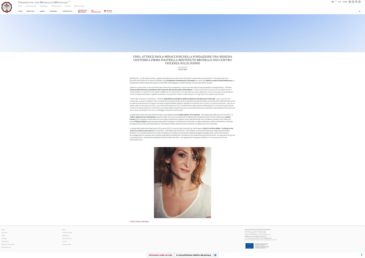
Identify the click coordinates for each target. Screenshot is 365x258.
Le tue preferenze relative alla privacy (193, 255)
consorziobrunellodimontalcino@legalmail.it (260, 238)
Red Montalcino (6, 247)
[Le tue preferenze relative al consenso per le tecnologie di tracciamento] (361, 254)
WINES (42, 11)
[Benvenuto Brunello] (82, 11)
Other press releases (139, 221)
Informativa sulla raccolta (160, 255)
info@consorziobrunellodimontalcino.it (255, 236)
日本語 (345, 2)
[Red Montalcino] (96, 11)
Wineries (54, 11)
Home (20, 11)
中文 (339, 2)
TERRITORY (30, 11)
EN (333, 2)
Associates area (31, 6)
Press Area (43, 6)
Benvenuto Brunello (8, 244)
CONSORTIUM (67, 11)
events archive (56, 6)
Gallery (68, 6)
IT (336, 2)
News (20, 6)
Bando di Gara (79, 6)
